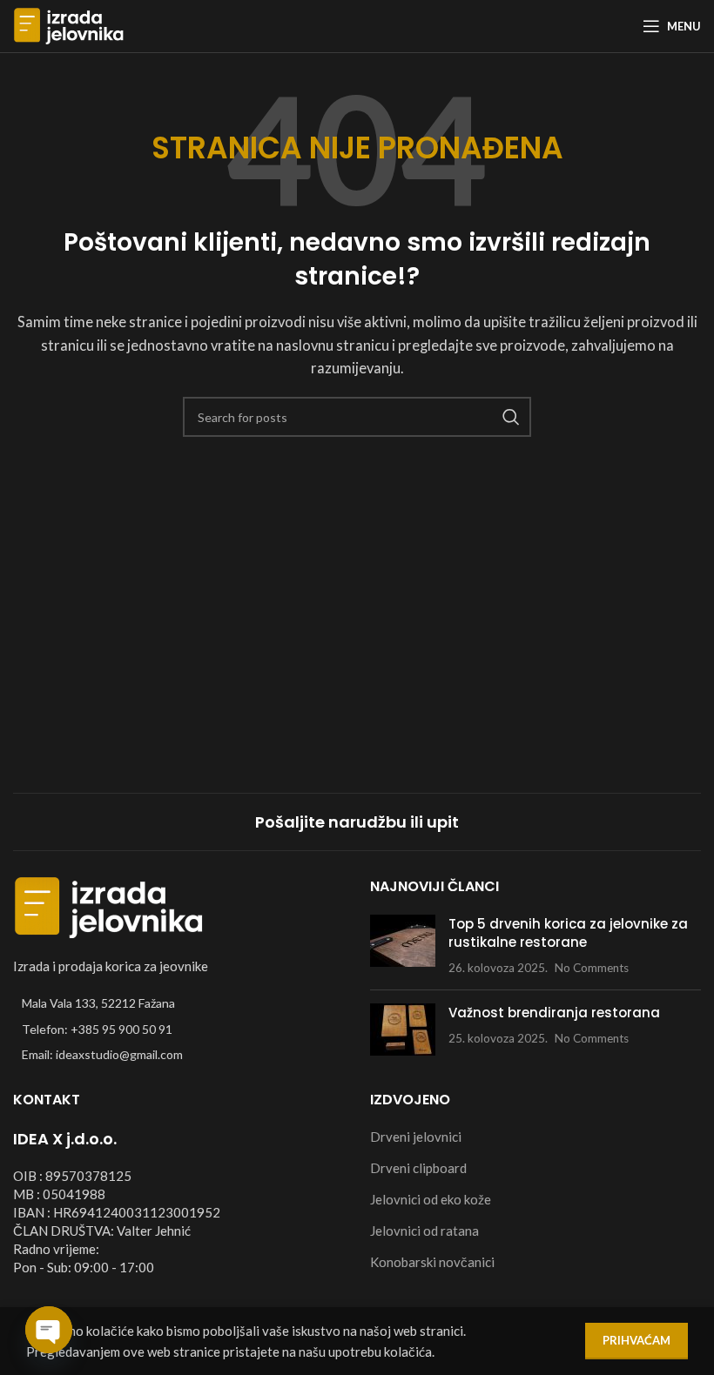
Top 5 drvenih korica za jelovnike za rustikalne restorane (568, 933)
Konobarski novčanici (432, 1262)
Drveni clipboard (418, 1168)
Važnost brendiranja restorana (554, 1012)
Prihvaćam (636, 1340)
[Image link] (109, 906)
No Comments (592, 968)
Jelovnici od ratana (424, 1230)
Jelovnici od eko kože (430, 1199)
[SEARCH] (511, 417)
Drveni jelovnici (415, 1136)
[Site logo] (69, 24)
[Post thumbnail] (402, 945)
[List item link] (178, 1029)
